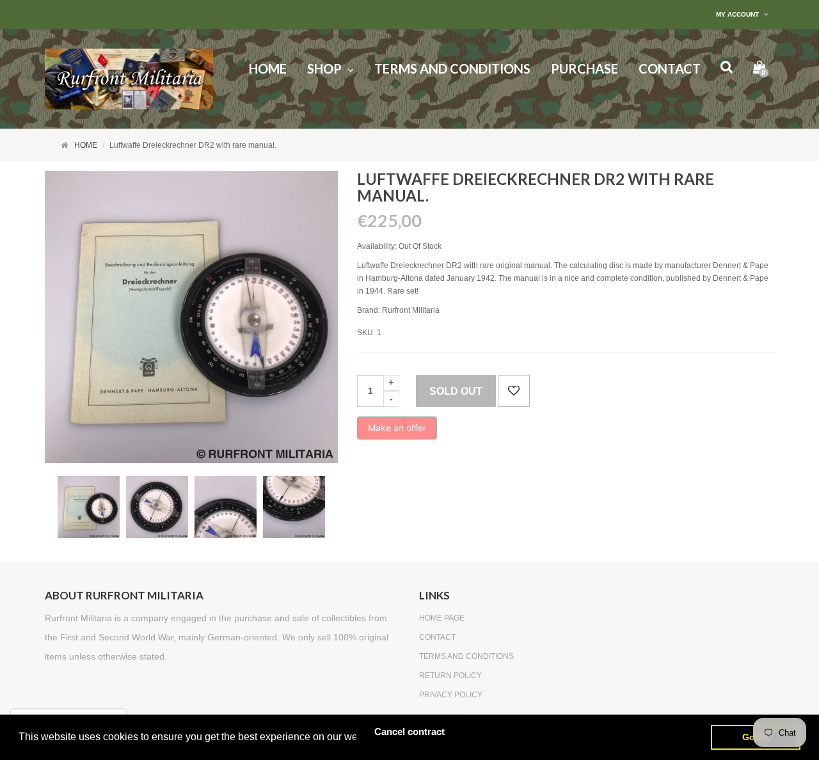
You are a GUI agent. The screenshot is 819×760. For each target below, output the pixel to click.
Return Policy (450, 675)
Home (85, 145)
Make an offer (397, 430)
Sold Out (455, 391)
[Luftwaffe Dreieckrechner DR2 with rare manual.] (89, 507)
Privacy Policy (450, 694)
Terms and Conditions (466, 656)
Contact (437, 637)
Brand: (368, 310)
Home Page (442, 618)
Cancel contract (409, 731)
